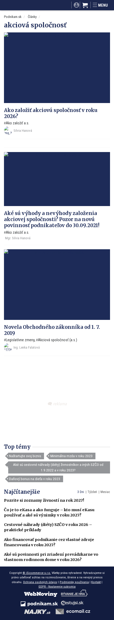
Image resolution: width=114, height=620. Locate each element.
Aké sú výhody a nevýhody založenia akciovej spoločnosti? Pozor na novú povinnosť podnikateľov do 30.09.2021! (51, 219)
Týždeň (92, 492)
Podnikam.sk (12, 17)
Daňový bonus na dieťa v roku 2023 (34, 479)
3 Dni (80, 492)
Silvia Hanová (23, 131)
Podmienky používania (74, 582)
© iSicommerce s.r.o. (37, 573)
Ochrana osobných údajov (40, 582)
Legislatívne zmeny (20, 340)
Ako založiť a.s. (17, 123)
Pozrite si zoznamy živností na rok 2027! (44, 500)
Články (32, 17)
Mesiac (105, 492)
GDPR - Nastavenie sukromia (57, 586)
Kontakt (96, 582)
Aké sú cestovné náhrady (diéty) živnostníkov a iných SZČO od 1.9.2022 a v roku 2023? (58, 467)
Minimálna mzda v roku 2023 (71, 456)
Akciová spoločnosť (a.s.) (57, 340)
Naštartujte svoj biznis (25, 456)
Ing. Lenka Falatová (27, 347)
